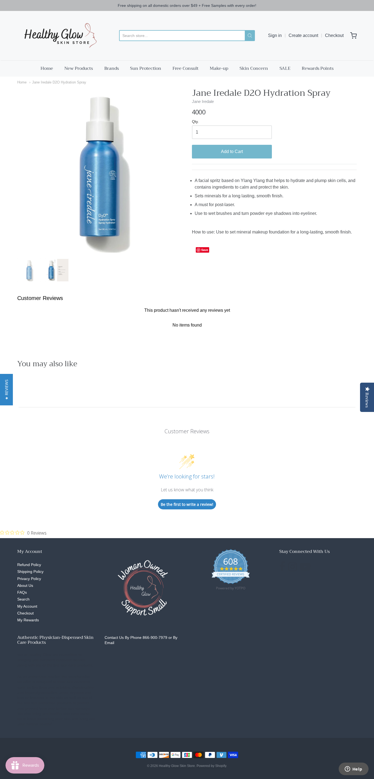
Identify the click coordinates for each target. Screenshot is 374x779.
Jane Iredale (203, 101)
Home (47, 68)
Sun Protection (145, 68)
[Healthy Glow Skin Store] (59, 35)
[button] (6, 389)
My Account (27, 606)
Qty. (195, 122)
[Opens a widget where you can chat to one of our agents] (353, 769)
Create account (303, 35)
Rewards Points (317, 68)
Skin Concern (254, 68)
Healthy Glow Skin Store (177, 766)
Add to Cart (232, 151)
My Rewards (28, 620)
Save (204, 250)
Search (23, 599)
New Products (78, 68)
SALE (285, 68)
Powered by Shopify (211, 766)
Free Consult (185, 68)
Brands (111, 68)
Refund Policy (29, 564)
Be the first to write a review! (187, 504)
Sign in (275, 35)
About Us (25, 585)
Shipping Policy (30, 571)
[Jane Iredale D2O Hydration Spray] (29, 270)
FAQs (22, 592)
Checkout (334, 35)
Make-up (219, 68)
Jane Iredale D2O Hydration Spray (59, 82)
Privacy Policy (29, 578)
